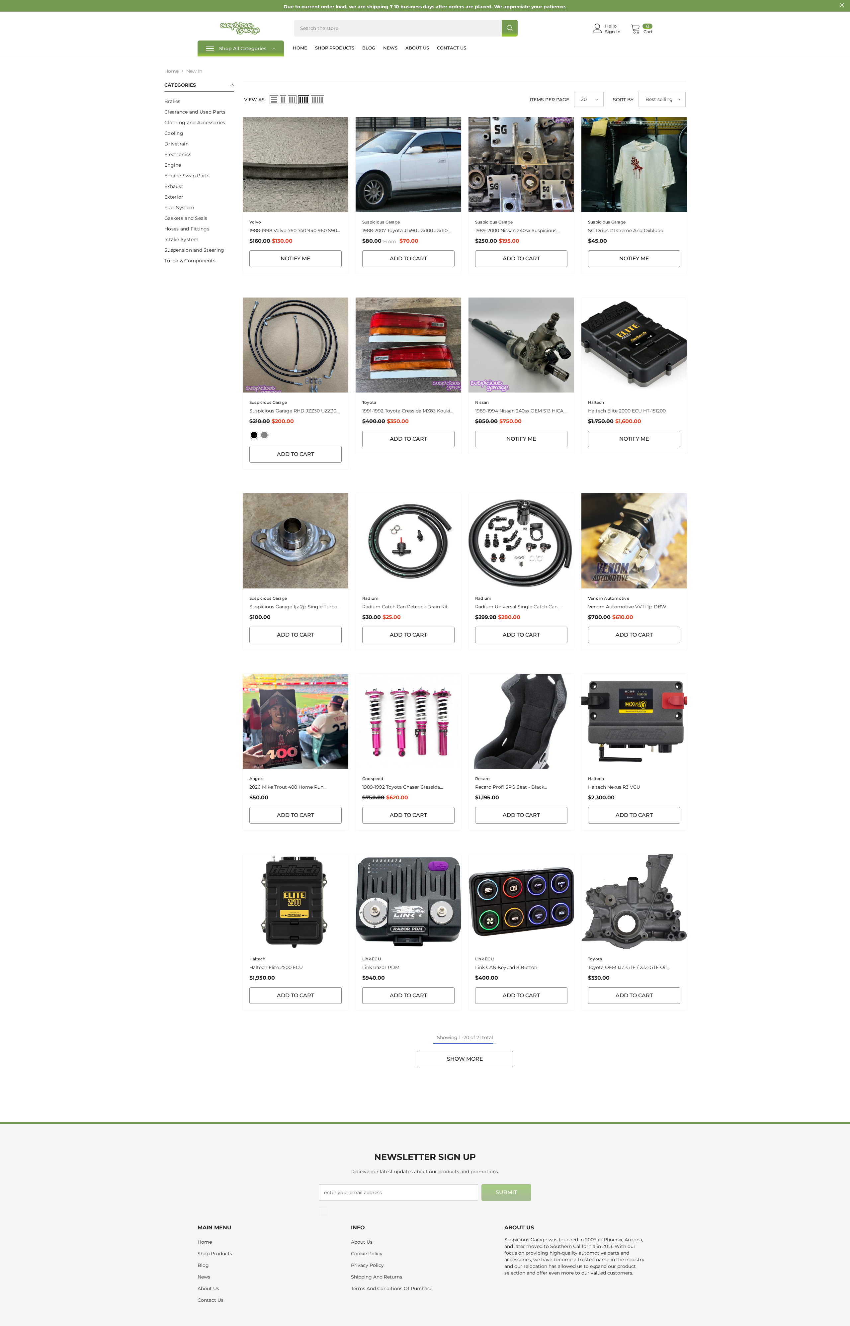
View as (254, 100)
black (254, 435)
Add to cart (521, 258)
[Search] (406, 28)
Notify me (295, 258)
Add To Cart (408, 258)
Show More (465, 1059)
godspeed (372, 778)
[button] (274, 99)
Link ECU (371, 958)
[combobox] (398, 28)
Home (171, 71)
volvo (255, 222)
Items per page (549, 100)
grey (264, 435)
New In (194, 71)
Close (842, 5)
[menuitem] (199, 101)
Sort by (623, 100)
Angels (256, 778)
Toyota (369, 402)
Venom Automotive (608, 598)
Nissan (482, 402)
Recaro (482, 778)
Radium (370, 598)
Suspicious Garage (381, 222)
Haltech (596, 402)
